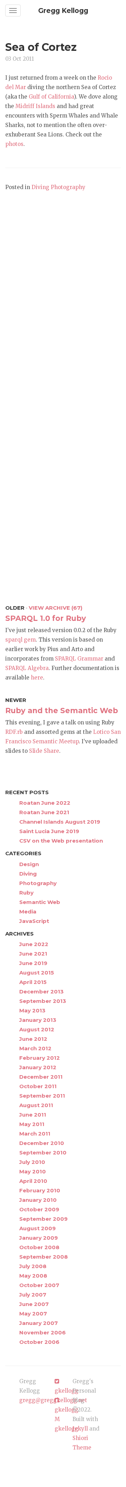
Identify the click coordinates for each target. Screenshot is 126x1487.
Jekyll (80, 1428)
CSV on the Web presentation (61, 840)
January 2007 (38, 1323)
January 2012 (37, 1067)
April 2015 (33, 982)
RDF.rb (14, 732)
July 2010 (32, 1162)
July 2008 (33, 1266)
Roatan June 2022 (44, 802)
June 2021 (33, 953)
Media (27, 911)
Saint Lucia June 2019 (49, 831)
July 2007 (32, 1294)
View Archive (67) (55, 607)
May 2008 (33, 1275)
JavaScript (34, 921)
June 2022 (33, 944)
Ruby (26, 892)
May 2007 (33, 1313)
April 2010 (33, 1181)
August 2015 (36, 972)
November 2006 (42, 1332)
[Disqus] (63, 293)
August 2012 (36, 1029)
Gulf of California (51, 96)
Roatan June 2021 (44, 812)
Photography (68, 187)
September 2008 (43, 1256)
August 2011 (36, 1105)
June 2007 (34, 1304)
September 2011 (42, 1095)
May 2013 (32, 1010)
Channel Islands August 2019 (59, 821)
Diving (40, 187)
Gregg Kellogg (63, 11)
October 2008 (39, 1247)
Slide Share (44, 751)
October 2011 (38, 1086)
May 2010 (32, 1171)
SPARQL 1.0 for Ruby (45, 618)
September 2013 (42, 1001)
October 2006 (39, 1342)
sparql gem (20, 639)
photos (14, 144)
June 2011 (32, 1114)
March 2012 (35, 1048)
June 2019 (33, 963)
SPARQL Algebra (27, 668)
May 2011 (31, 1124)
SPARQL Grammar (79, 658)
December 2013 (41, 991)
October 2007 (39, 1285)
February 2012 (39, 1057)
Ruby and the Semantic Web (61, 710)
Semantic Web (39, 902)
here (37, 677)
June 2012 (33, 1039)
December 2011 (41, 1076)
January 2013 (37, 1020)
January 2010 (38, 1200)
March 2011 (34, 1133)
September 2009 (43, 1218)
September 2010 (42, 1152)
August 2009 (37, 1228)
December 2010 (41, 1143)
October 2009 (39, 1209)
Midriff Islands (35, 106)
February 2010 (39, 1190)
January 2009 (38, 1237)
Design (29, 864)
